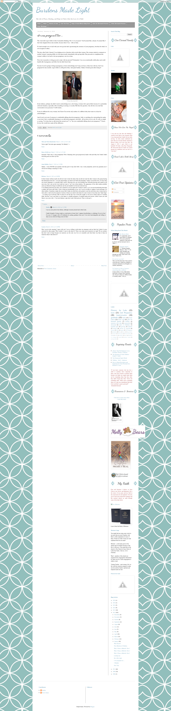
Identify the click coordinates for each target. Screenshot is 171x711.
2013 (114, 610)
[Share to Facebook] (44, 128)
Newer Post (41, 265)
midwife (130, 326)
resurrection (127, 323)
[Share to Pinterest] (45, 128)
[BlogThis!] (40, 128)
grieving (123, 326)
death (112, 335)
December (117, 614)
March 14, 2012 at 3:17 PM (59, 207)
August (116, 624)
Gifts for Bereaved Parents (100, 23)
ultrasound (113, 325)
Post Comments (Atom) (50, 268)
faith (117, 330)
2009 (114, 671)
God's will (121, 319)
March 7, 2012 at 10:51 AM (63, 142)
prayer (122, 330)
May (115, 631)
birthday (127, 321)
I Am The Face (64, 23)
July (115, 627)
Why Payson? (117, 643)
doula (116, 335)
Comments (116, 192)
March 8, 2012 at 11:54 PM (53, 227)
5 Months (116, 663)
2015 (114, 605)
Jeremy (112, 330)
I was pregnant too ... (119, 660)
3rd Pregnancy (129, 330)
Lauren (44, 227)
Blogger (92, 706)
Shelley (48, 207)
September (117, 622)
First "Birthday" (42, 26)
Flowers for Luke (119, 310)
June (115, 629)
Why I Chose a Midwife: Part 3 (122, 648)
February (116, 639)
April (115, 634)
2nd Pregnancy (126, 312)
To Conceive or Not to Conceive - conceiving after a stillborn (121, 269)
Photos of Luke (53, 23)
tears (113, 312)
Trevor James (45, 693)
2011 (114, 669)
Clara (120, 332)
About (45, 23)
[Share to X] (42, 128)
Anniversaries (121, 315)
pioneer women (127, 337)
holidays (121, 335)
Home (39, 23)
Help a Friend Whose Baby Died (80, 23)
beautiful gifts (114, 326)
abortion (114, 333)
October (116, 619)
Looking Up (117, 656)
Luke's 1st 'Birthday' (124, 325)
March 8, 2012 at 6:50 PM (53, 176)
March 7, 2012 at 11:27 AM (58, 152)
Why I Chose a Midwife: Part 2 (122, 651)
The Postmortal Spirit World (119, 358)
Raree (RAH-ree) (46, 152)
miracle (120, 337)
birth (124, 318)
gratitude (114, 317)
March (116, 636)
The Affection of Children (120, 646)
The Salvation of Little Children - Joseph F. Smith (121, 355)
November (117, 617)
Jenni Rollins (45, 164)
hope (126, 335)
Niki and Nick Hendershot (49, 142)
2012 (114, 612)
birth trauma (120, 333)
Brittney (44, 176)
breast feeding (128, 333)
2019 (114, 600)
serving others (114, 339)
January (116, 641)
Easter (123, 332)
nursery (115, 328)
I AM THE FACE (121, 399)
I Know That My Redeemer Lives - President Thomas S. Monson (121, 351)
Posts (114, 189)
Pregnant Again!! (124, 246)
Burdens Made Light (63, 10)
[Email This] (39, 128)
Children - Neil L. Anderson (119, 360)
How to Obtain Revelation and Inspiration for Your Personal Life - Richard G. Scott (121, 363)
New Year (116, 665)
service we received (125, 328)
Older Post (104, 265)
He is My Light (118, 658)
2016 (114, 603)
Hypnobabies (129, 332)
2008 (114, 674)
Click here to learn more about (121, 397)
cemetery (114, 332)
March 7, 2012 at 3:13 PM (55, 164)
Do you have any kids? (118, 259)
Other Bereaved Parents (118, 23)
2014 (114, 607)
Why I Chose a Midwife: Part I (122, 653)
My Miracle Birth (124, 234)
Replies (45, 204)
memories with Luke (116, 323)
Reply (43, 147)
